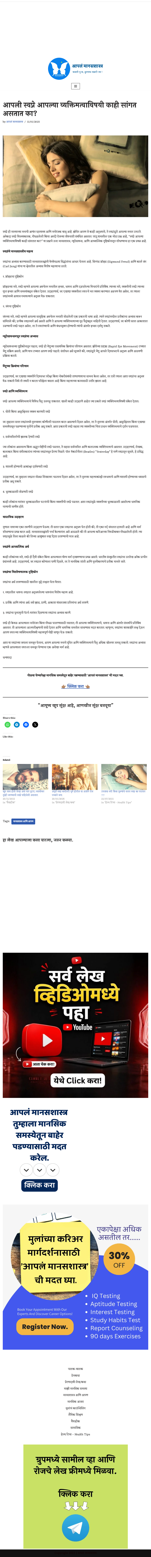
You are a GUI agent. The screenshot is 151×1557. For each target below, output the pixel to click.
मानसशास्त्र (90, 1553)
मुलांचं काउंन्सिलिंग (75, 1408)
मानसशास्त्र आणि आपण (23, 821)
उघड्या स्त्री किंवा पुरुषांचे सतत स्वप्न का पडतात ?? (123, 793)
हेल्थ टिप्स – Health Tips (75, 1434)
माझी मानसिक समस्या (75, 1388)
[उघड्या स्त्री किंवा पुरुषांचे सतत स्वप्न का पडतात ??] (124, 777)
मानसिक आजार (75, 1401)
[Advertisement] (75, 27)
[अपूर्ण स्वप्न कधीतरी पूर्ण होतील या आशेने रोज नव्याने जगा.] (74, 777)
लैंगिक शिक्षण (75, 1415)
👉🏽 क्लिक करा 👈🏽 (75, 686)
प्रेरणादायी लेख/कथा (75, 1382)
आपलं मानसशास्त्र (14, 122)
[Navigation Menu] (75, 86)
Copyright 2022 (65, 1553)
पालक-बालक (75, 1369)
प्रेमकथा (75, 1375)
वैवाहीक (75, 1421)
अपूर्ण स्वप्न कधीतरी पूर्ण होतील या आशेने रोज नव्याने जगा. (72, 793)
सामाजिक (76, 1428)
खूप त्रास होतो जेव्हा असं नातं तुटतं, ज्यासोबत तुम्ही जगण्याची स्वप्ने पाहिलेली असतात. (23, 793)
